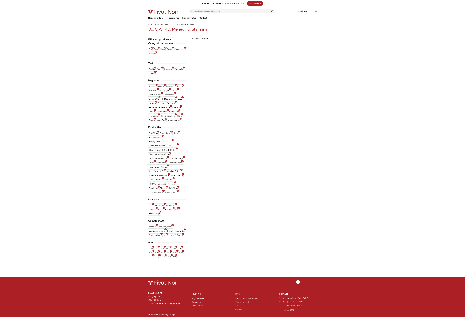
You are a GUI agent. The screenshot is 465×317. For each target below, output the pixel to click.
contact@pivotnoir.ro (293, 305)
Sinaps (172, 315)
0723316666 (289, 310)
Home (150, 24)
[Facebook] (298, 282)
